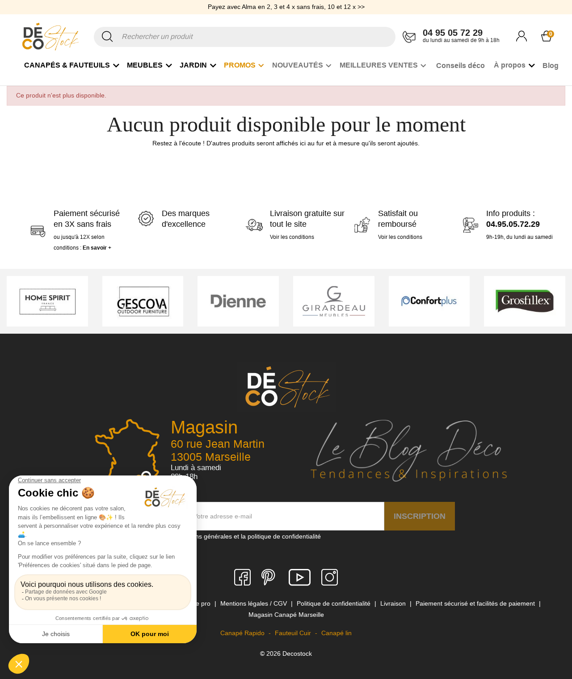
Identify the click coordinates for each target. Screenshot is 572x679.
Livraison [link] (394, 603)
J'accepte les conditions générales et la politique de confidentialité (228, 536)
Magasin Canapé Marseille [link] (286, 614)
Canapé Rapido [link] (243, 633)
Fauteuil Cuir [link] (294, 633)
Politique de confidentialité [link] (334, 603)
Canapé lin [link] (336, 633)
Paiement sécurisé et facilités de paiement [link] (476, 603)
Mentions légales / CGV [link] (254, 603)
